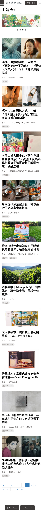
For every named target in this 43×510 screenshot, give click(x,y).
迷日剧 (4, 81)
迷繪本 (4, 258)
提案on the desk (7, 344)
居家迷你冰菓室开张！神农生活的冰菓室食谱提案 (20, 206)
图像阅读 (12, 258)
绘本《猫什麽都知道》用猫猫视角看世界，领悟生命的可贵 (20, 247)
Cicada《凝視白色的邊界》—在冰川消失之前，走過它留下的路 (20, 419)
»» (22, 489)
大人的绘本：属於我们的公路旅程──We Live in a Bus (20, 334)
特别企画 (5, 216)
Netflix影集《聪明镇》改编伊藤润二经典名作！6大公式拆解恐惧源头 (21, 464)
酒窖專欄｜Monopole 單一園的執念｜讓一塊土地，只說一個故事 (21, 291)
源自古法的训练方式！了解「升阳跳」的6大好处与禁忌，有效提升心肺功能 (21, 114)
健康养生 (5, 126)
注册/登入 (31, 3)
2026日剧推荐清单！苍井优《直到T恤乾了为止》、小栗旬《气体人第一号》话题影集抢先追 (21, 67)
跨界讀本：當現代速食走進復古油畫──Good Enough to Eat (20, 375)
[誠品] (14, 3)
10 (8, 489)
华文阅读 (5, 175)
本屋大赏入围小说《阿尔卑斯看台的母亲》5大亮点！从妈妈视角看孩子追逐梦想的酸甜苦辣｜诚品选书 (21, 161)
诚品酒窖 (5, 303)
